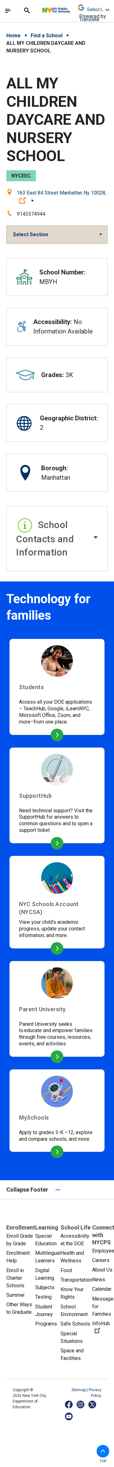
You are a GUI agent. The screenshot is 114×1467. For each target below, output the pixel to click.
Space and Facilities (72, 1354)
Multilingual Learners (47, 1257)
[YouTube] (69, 1416)
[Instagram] (81, 1404)
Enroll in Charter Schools (15, 1278)
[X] (92, 1404)
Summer (15, 1295)
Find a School (46, 36)
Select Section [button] (30, 234)
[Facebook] (69, 1404)
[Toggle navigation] (8, 11)
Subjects (44, 1287)
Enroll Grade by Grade (19, 1240)
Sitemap (79, 1390)
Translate (89, 19)
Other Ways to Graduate (19, 1308)
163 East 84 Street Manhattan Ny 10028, (61, 196)
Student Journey (44, 1310)
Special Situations (71, 1337)
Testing (43, 1297)
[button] (57, 539)
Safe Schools (75, 1324)
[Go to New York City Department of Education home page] (75, 8)
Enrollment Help (18, 1257)
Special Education (46, 1240)
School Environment (74, 1310)
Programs (46, 1324)
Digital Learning (44, 1274)
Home (13, 36)
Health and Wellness (72, 1257)
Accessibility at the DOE (74, 1240)
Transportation (76, 1280)
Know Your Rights (72, 1293)
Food (66, 1270)
